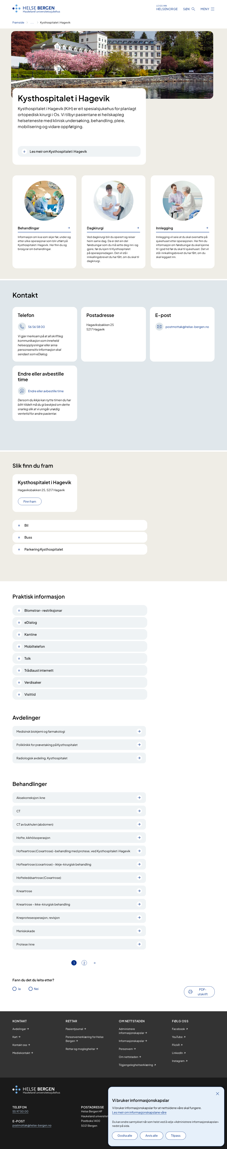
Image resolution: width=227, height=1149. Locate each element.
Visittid (30, 694)
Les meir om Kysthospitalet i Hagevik (58, 151)
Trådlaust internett (39, 670)
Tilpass (175, 1135)
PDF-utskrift (203, 991)
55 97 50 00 (20, 1111)
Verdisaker (32, 682)
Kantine (30, 634)
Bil (26, 525)
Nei (36, 989)
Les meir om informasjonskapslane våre (139, 1112)
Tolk (27, 658)
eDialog (30, 622)
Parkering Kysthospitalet (43, 549)
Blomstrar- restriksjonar (43, 610)
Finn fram (29, 501)
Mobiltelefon (34, 646)
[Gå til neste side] (94, 962)
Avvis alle (151, 1135)
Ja (19, 989)
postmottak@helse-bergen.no (31, 1125)
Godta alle (124, 1135)
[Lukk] (217, 1093)
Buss (28, 537)
